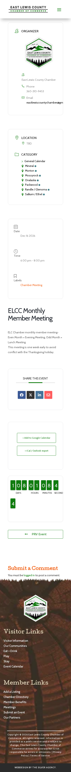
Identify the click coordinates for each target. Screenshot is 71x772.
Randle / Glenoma (36, 189)
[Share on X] (31, 395)
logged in (29, 575)
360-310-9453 (35, 91)
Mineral (29, 166)
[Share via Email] (48, 395)
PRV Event (39, 534)
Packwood (31, 184)
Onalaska (30, 180)
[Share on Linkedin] (39, 395)
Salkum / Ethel (33, 194)
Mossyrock (31, 175)
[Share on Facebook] (22, 395)
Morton (29, 170)
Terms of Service (40, 755)
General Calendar (34, 161)
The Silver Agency (44, 767)
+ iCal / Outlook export (36, 450)
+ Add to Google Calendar (36, 437)
